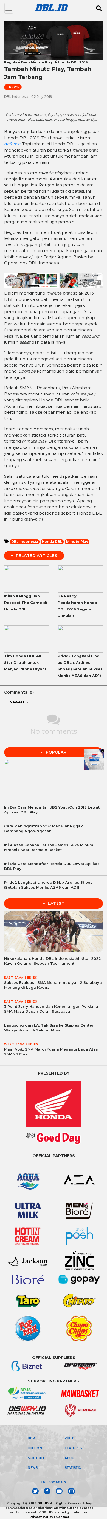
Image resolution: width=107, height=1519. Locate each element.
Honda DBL (52, 542)
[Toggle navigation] (8, 8)
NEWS (33, 1467)
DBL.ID (43, 1503)
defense (12, 143)
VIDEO (70, 1438)
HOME (32, 1438)
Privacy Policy (41, 1517)
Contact (62, 1517)
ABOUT (70, 1458)
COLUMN (35, 1448)
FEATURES (73, 1448)
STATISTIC (73, 1467)
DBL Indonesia (24, 542)
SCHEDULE (36, 1458)
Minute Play (77, 542)
